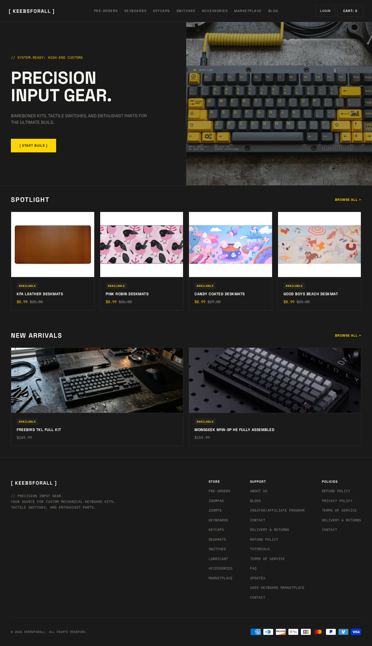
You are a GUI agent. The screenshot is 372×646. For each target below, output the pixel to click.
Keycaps (216, 529)
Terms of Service (267, 558)
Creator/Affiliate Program (277, 510)
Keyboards (218, 520)
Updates (257, 578)
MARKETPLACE (248, 11)
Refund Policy (264, 539)
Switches (217, 549)
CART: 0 (350, 11)
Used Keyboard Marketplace (277, 587)
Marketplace (221, 578)
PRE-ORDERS (106, 11)
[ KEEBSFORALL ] (32, 11)
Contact (257, 520)
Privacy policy (337, 501)
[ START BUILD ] (33, 145)
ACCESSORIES (215, 11)
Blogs (255, 501)
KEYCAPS (161, 11)
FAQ (253, 568)
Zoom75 (215, 510)
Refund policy (336, 491)
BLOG (273, 11)
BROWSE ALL (348, 200)
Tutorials (260, 549)
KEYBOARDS (135, 11)
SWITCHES (186, 11)
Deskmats (217, 539)
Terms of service (339, 510)
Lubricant (218, 558)
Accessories (221, 568)
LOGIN (325, 11)
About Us (258, 491)
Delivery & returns (269, 529)
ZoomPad (216, 501)
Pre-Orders (219, 491)
